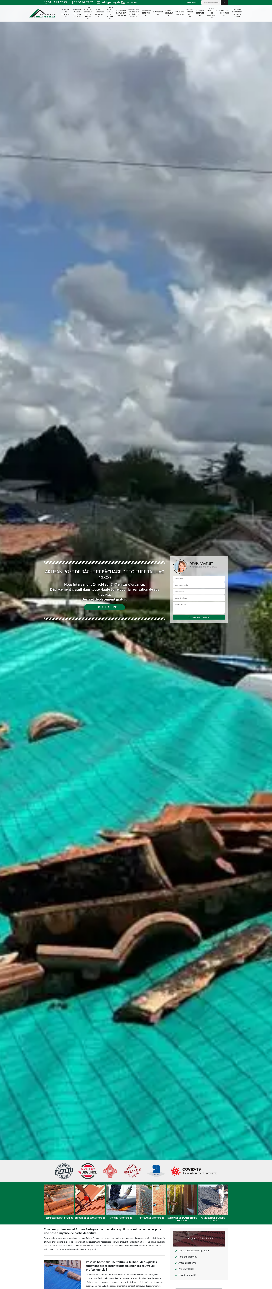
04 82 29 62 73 (57, 2)
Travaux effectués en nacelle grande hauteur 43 (88, 13)
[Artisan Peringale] (42, 13)
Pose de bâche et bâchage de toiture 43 (110, 13)
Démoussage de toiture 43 (224, 13)
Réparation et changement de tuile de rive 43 (237, 13)
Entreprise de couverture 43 (65, 13)
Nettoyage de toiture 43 (200, 13)
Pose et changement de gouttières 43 (212, 13)
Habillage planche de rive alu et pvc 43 (77, 13)
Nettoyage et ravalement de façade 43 (121, 13)
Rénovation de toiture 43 (146, 13)
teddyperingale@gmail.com (119, 2)
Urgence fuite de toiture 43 (190, 13)
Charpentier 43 (158, 13)
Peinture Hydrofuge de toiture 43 (99, 13)
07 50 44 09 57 (83, 2)
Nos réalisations (105, 607)
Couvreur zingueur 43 (169, 13)
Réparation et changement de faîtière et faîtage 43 (133, 13)
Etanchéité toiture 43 (180, 13)
